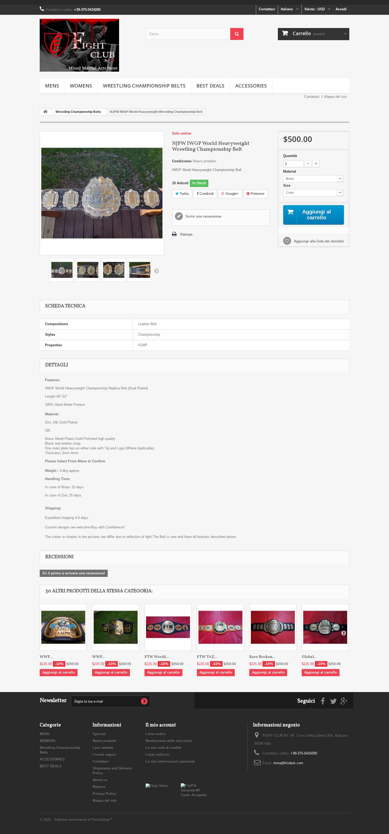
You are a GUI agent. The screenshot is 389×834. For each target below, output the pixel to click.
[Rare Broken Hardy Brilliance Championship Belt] (272, 627)
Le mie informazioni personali (170, 761)
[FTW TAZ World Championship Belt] (220, 627)
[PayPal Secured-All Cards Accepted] (194, 790)
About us (100, 780)
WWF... (46, 657)
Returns (99, 787)
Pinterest (257, 194)
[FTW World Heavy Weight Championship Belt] (168, 627)
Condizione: (182, 161)
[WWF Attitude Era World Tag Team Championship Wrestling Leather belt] (115, 627)
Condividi (206, 194)
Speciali (99, 734)
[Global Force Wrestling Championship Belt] (325, 627)
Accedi (341, 9)
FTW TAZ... (207, 657)
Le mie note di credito (164, 748)
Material (290, 171)
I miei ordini (156, 734)
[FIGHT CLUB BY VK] (89, 45)
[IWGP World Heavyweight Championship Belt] (62, 270)
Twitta (184, 194)
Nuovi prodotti (104, 741)
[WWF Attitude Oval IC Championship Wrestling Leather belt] (63, 627)
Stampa (186, 234)
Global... (309, 657)
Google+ (232, 194)
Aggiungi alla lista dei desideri (318, 241)
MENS (52, 85)
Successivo (156, 270)
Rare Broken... (262, 657)
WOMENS (81, 85)
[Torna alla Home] (45, 112)
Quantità (290, 156)
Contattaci (267, 9)
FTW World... (156, 657)
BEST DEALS (210, 85)
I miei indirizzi (157, 755)
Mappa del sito (335, 97)
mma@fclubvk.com (288, 763)
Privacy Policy (104, 794)
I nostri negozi (104, 755)
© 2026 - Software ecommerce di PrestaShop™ (76, 820)
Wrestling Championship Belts (144, 85)
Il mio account (161, 725)
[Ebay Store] (157, 785)
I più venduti (103, 748)
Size (287, 185)
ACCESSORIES (251, 85)
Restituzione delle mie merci (169, 741)
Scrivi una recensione (202, 216)
